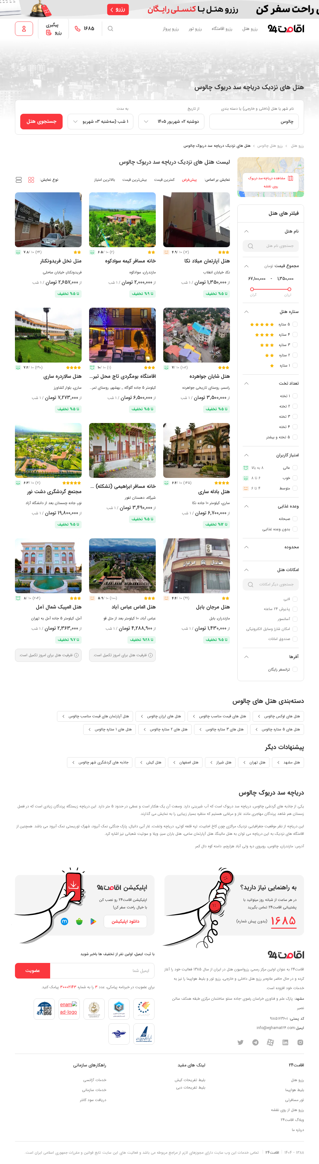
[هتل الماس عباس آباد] (122, 565)
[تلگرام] (255, 1042)
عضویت (32, 970)
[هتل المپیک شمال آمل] (48, 565)
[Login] (24, 29)
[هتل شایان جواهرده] (196, 335)
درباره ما (298, 1130)
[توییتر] (240, 1042)
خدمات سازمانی (94, 1090)
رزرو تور (195, 28)
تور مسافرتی (294, 1100)
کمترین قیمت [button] (164, 180)
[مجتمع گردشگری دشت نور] (48, 450)
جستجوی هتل (41, 121)
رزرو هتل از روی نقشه (287, 1110)
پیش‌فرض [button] (189, 180)
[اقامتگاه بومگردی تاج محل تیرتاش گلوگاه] (122, 335)
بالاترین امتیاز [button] (104, 180)
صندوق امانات (279, 639)
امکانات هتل (288, 569)
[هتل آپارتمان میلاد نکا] (196, 219)
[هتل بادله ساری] (196, 450)
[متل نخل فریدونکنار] (48, 219)
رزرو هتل (250, 28)
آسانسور (284, 619)
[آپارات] (270, 1042)
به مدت (122, 109)
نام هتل (292, 231)
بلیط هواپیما (294, 1090)
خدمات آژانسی (94, 1080)
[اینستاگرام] (300, 1042)
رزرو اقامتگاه (222, 28)
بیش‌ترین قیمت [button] (134, 180)
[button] (31, 179)
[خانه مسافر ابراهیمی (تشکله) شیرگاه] (122, 450)
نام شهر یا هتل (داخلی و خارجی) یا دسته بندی (257, 109)
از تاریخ (193, 109)
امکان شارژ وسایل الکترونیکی (268, 629)
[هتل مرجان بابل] (196, 565)
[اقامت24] (286, 955)
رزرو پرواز (171, 28)
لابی (286, 599)
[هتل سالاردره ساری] (48, 335)
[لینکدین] (285, 1042)
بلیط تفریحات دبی (190, 1087)
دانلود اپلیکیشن (125, 921)
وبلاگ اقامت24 (292, 1120)
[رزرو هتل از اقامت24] (286, 28)
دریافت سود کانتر (93, 1100)
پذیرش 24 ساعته (277, 609)
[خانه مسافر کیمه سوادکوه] (122, 219)
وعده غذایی (288, 506)
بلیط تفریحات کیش (190, 1080)
